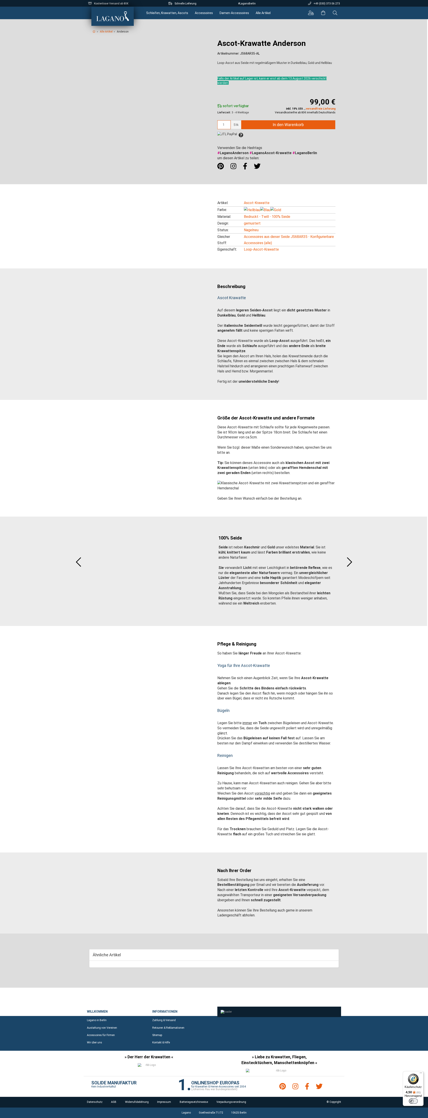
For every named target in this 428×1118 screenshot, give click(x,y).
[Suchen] (335, 13)
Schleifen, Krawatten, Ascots (167, 13)
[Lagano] (112, 16)
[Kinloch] (78, 562)
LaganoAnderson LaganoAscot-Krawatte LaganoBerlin (267, 153)
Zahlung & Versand (164, 1020)
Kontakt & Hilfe (161, 1042)
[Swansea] (350, 562)
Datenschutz (95, 1102)
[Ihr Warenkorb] (323, 13)
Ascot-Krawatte (257, 203)
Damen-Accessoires (234, 13)
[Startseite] (94, 31)
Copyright (335, 1102)
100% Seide (281, 217)
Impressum (164, 1102)
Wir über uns (94, 1042)
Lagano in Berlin (97, 1020)
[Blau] (265, 210)
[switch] (413, 1101)
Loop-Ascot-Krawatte (261, 249)
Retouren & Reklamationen (168, 1027)
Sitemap (157, 1035)
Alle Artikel (263, 13)
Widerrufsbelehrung (137, 1102)
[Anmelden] (310, 13)
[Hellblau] (252, 210)
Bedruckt (251, 217)
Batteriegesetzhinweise (194, 1102)
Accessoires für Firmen (101, 1035)
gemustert (252, 223)
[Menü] (421, 1074)
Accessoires (204, 13)
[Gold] (275, 210)
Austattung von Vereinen (102, 1027)
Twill (265, 217)
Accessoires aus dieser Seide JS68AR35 (275, 237)
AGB (113, 1102)
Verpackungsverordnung (231, 1102)
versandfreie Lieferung (320, 108)
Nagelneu (251, 230)
